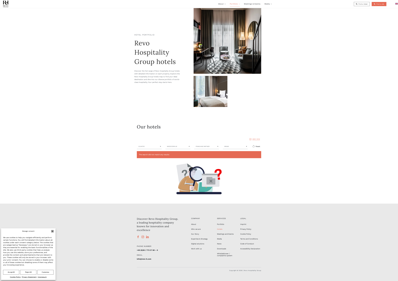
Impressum (42, 277)
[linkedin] (147, 237)
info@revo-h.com (144, 259)
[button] (52, 231)
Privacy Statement (29, 277)
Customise (45, 272)
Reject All (28, 272)
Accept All (11, 272)
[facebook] (138, 237)
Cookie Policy (15, 277)
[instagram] (142, 237)
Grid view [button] (256, 139)
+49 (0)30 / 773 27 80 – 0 (147, 250)
